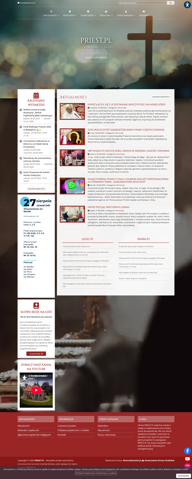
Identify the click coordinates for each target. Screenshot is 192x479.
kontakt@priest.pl (27, 3)
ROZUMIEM (183, 476)
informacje (121, 108)
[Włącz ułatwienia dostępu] (187, 4)
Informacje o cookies (106, 473)
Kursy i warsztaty (107, 434)
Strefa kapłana (125, 15)
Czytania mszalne (67, 425)
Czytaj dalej (35, 353)
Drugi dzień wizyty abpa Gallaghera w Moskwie (136, 246)
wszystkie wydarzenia (36, 188)
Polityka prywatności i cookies (73, 430)
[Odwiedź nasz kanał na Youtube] (187, 458)
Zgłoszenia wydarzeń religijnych (34, 434)
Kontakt (143, 15)
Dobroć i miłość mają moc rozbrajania (133, 278)
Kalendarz (103, 425)
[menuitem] (51, 13)
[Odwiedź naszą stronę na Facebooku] (187, 450)
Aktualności (50, 15)
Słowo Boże (87, 15)
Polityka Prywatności (85, 473)
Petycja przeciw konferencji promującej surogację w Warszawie (86, 261)
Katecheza (69, 15)
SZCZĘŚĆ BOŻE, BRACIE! (96, 57)
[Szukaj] (170, 3)
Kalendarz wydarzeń (28, 430)
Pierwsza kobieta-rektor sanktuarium (76, 246)
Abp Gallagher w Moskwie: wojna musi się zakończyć (138, 272)
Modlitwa (105, 15)
